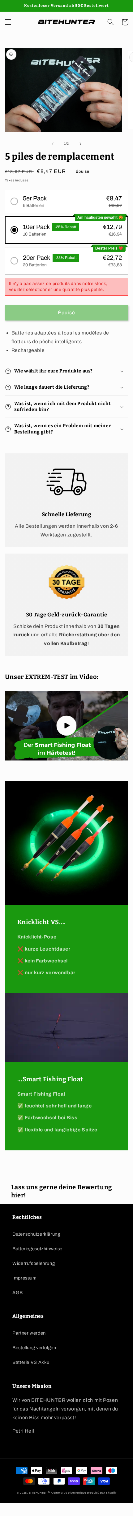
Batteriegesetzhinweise (37, 1248)
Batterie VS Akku (30, 1362)
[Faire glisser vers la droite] (80, 144)
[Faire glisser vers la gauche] (52, 144)
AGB (17, 1292)
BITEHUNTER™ (40, 1492)
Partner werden (29, 1333)
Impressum (24, 1277)
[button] (8, 22)
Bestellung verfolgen (34, 1347)
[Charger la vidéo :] (66, 725)
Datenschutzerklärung (36, 1234)
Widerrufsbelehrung (33, 1263)
